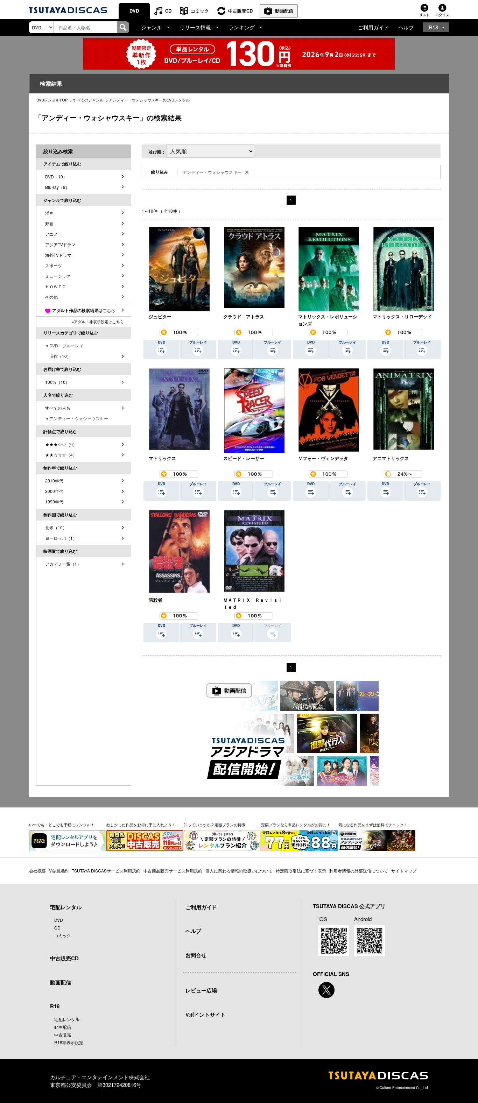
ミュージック (57, 276)
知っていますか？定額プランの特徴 (214, 824)
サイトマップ (403, 871)
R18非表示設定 (68, 1042)
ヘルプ (406, 27)
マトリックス (162, 458)
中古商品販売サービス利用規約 (172, 871)
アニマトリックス (391, 458)
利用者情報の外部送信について (358, 871)
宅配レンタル (66, 1019)
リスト (424, 14)
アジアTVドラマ (60, 244)
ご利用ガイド (373, 27)
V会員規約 (59, 871)
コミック (200, 10)
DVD (134, 10)
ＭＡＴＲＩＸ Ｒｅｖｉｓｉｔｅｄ (252, 603)
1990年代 (54, 501)
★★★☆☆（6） (61, 444)
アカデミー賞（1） (63, 564)
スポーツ (53, 265)
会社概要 (37, 871)
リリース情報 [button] (195, 27)
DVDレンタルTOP (52, 99)
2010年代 (54, 480)
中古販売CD (240, 10)
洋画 (49, 213)
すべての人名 (57, 408)
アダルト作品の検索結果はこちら (83, 310)
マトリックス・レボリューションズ (327, 320)
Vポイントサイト (205, 1014)
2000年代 (54, 491)
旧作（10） (58, 356)
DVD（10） (56, 176)
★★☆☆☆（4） (61, 455)
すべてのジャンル (88, 99)
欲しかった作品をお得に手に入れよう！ (141, 824)
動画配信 (284, 10)
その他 (51, 297)
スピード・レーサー (243, 458)
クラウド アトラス (243, 316)
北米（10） (56, 527)
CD (168, 10)
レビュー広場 (201, 990)
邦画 (49, 223)
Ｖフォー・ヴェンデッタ (323, 458)
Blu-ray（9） (57, 187)
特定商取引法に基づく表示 (301, 871)
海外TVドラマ (58, 255)
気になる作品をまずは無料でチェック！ (373, 824)
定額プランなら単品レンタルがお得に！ (295, 824)
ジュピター (160, 316)
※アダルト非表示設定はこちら (98, 321)
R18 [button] (433, 27)
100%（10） (57, 382)
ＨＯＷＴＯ (55, 286)
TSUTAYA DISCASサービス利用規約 (106, 871)
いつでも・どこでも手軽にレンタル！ (61, 824)
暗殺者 (155, 599)
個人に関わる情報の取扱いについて (239, 871)
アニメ (51, 234)
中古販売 (62, 1035)
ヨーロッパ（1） (61, 538)
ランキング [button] (242, 27)
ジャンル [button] (151, 27)
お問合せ (195, 955)
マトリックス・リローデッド (402, 316)
